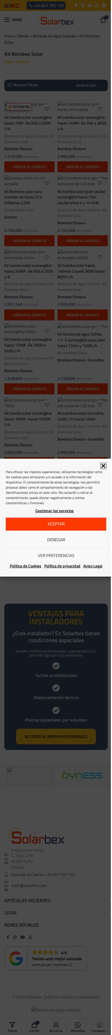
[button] (103, 466)
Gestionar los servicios (54, 511)
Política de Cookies (25, 566)
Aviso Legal (93, 566)
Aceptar (56, 524)
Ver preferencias (56, 555)
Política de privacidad (62, 566)
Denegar (56, 539)
